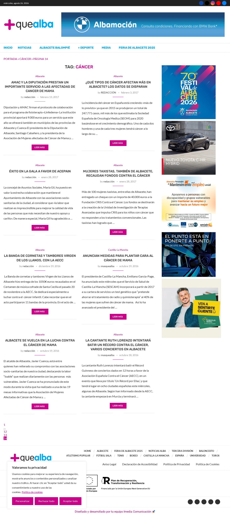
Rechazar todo (46, 501)
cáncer (25, 58)
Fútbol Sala (103, 455)
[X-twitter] (197, 501)
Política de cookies (32, 492)
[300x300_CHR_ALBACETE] (189, 122)
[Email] (224, 3)
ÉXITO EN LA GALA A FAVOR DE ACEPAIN (40, 171)
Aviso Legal (109, 464)
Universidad (198, 455)
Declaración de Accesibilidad (139, 464)
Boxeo (134, 455)
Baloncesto (206, 450)
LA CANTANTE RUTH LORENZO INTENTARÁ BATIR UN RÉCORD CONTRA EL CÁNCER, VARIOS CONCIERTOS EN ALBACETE (118, 344)
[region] (46, 485)
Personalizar (23, 501)
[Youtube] (218, 3)
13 (5, 435)
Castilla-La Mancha (156, 455)
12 (5, 431)
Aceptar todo (70, 501)
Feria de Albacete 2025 (137, 47)
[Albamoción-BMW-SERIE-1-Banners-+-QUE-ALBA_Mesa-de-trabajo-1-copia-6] (143, 14)
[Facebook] (201, 3)
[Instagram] (213, 3)
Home (87, 450)
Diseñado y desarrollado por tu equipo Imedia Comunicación (113, 511)
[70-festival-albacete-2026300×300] (189, 67)
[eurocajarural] (191, 280)
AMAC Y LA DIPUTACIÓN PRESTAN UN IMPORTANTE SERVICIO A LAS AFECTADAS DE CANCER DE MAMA (40, 86)
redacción (29, 96)
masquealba (107, 266)
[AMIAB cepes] (189, 178)
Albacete (102, 450)
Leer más (39, 147)
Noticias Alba (157, 450)
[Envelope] (217, 501)
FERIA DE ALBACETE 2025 (128, 450)
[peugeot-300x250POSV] (189, 233)
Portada (10, 58)
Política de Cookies (207, 464)
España (179, 455)
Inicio (8, 47)
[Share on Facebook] (37, 155)
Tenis (120, 455)
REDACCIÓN (108, 92)
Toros (215, 455)
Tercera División (182, 450)
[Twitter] (207, 3)
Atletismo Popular (78, 455)
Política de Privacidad (176, 464)
